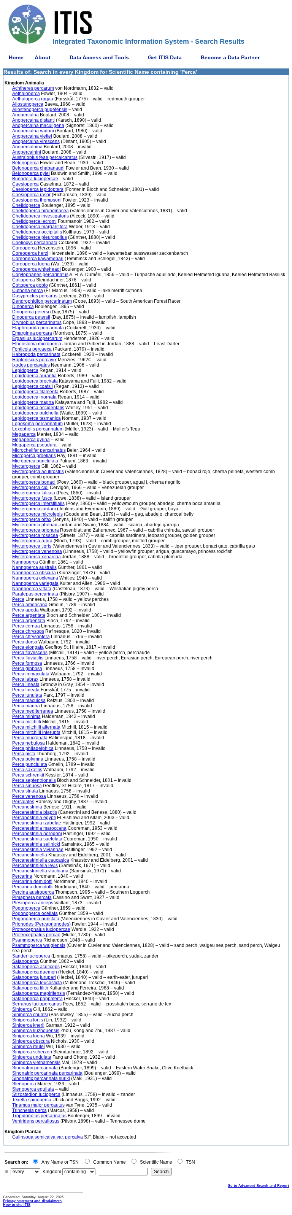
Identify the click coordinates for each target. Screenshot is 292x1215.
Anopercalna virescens (36, 141)
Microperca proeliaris (34, 455)
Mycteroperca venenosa (37, 551)
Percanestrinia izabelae (36, 823)
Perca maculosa (29, 700)
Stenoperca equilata (33, 1089)
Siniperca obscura (31, 1041)
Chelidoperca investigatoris (40, 216)
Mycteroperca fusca (32, 498)
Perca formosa (27, 663)
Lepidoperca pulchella (35, 413)
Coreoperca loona (31, 264)
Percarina (22, 876)
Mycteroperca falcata (33, 493)
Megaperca (24, 434)
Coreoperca (24, 248)
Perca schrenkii (28, 775)
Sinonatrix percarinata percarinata (47, 1073)
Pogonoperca (26, 908)
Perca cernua (26, 626)
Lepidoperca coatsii (32, 386)
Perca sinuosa (27, 785)
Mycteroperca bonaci (34, 482)
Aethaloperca (26, 93)
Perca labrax (25, 679)
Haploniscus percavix (34, 359)
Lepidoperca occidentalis (38, 407)
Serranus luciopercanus (37, 1004)
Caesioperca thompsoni (37, 200)
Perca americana (30, 604)
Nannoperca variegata (35, 583)
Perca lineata (26, 684)
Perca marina (26, 705)
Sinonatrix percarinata (35, 1067)
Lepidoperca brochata (35, 381)
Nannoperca (25, 562)
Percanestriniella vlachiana (40, 871)
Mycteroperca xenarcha (36, 556)
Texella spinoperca (31, 1099)
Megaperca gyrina (31, 439)
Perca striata (25, 791)
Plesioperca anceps (32, 902)
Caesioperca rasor (31, 194)
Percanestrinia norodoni (37, 833)
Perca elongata (28, 647)
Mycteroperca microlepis (37, 514)
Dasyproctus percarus (34, 296)
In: (7, 1171)
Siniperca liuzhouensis (35, 1030)
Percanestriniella (29, 855)
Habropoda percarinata (36, 354)
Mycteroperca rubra (32, 540)
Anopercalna (25, 115)
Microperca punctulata (35, 461)
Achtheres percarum (33, 88)
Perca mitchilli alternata (36, 727)
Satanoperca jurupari (34, 977)
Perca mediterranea (32, 711)
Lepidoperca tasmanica (36, 418)
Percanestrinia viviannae (37, 849)
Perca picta (23, 753)
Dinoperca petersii (31, 317)
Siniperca (22, 1009)
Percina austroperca (33, 892)
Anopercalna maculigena (38, 125)
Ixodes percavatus (31, 365)
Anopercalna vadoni (33, 130)
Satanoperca (25, 961)
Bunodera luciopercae (35, 178)
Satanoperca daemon (34, 972)
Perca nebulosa (28, 743)
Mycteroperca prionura (35, 530)
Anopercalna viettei (32, 136)
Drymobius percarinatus (37, 322)
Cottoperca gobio (30, 285)
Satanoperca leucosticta (37, 982)
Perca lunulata (27, 695)
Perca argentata (28, 615)
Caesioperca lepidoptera (37, 189)
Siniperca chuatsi (30, 1014)
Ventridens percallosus (35, 1121)
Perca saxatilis (27, 769)
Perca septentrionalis (34, 780)
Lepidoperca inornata (34, 397)
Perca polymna (27, 759)
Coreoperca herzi (30, 253)
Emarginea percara (32, 333)
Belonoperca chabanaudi (38, 168)
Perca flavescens (30, 652)
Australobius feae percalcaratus (45, 157)
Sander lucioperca (31, 956)
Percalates (23, 801)
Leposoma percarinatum (37, 423)
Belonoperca (25, 162)
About (43, 57)
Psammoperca (27, 940)
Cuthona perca (27, 290)
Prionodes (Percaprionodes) (41, 924)
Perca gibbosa (27, 668)
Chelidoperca (26, 205)
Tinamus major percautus (38, 1105)
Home (16, 57)
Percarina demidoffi (32, 881)
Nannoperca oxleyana (35, 578)
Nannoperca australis (34, 567)
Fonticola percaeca (32, 349)
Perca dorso (24, 642)
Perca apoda (25, 610)
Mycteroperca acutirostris (38, 471)
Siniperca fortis (27, 1020)
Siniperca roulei (28, 1046)
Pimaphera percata (32, 897)
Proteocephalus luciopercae (41, 929)
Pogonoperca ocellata (35, 913)
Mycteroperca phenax (34, 524)
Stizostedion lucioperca (36, 1094)
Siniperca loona (28, 1036)
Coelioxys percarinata (34, 242)
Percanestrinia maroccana (39, 828)
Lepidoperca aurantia (34, 375)
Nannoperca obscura (34, 572)
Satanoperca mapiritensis (38, 993)
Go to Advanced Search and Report (258, 1186)
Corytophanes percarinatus (40, 274)
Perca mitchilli (26, 721)
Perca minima (26, 716)
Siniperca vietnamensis (36, 1062)
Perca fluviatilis (27, 658)
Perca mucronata (30, 737)
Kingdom (52, 1171)
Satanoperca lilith (30, 988)
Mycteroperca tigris (31, 546)
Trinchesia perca (29, 1110)
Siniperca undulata (31, 1057)
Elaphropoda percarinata (38, 327)
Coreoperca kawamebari (37, 258)
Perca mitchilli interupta (36, 732)
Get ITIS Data (165, 57)
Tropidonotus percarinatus (39, 1115)
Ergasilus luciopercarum (37, 338)
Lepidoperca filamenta (35, 391)
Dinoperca (23, 306)
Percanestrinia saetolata (37, 839)
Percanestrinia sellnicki (36, 844)
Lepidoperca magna (33, 402)
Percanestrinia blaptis (34, 812)
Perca (18, 599)
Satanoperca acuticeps (36, 966)
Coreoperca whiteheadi (36, 269)
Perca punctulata (29, 764)
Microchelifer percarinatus (39, 450)
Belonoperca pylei (31, 173)
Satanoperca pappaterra (37, 998)
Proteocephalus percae (36, 934)
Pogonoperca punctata (35, 918)
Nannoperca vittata (31, 588)
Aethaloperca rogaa (32, 99)
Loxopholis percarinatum (37, 429)
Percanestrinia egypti (34, 817)
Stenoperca (24, 1083)
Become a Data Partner (230, 57)
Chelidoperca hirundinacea (40, 210)
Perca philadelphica (33, 748)
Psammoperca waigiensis (38, 945)
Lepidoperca (25, 370)
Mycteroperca (26, 466)
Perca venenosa (29, 796)
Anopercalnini (26, 152)
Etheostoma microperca (36, 343)
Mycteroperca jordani (34, 508)
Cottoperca (23, 280)
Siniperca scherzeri (32, 1052)
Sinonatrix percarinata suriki (41, 1078)
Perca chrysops (28, 631)
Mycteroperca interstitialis (38, 503)
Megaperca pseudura (34, 445)
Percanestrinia (27, 807)
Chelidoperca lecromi (34, 221)
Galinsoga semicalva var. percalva (47, 1137)
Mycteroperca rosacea (35, 535)
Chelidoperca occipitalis (37, 232)
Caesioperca (25, 184)
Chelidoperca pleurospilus (39, 237)
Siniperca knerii (28, 1025)
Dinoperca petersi (30, 311)
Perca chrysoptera (31, 636)
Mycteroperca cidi (30, 487)
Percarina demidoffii (33, 886)
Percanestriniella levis (35, 865)
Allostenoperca (27, 104)
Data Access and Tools (99, 57)
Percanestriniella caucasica (40, 860)
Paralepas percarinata (35, 594)
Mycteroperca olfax (31, 519)
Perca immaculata (30, 674)
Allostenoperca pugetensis (39, 109)
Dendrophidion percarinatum (42, 301)
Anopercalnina (27, 146)
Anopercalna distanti (33, 120)
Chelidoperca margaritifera (40, 226)
